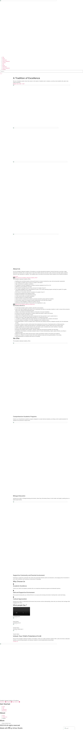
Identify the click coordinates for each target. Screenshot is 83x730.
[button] (41, 277)
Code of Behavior (6, 61)
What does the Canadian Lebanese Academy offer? (26, 277)
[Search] (1, 73)
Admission (4, 60)
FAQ (3, 57)
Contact (4, 62)
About (3, 58)
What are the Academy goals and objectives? (25, 304)
